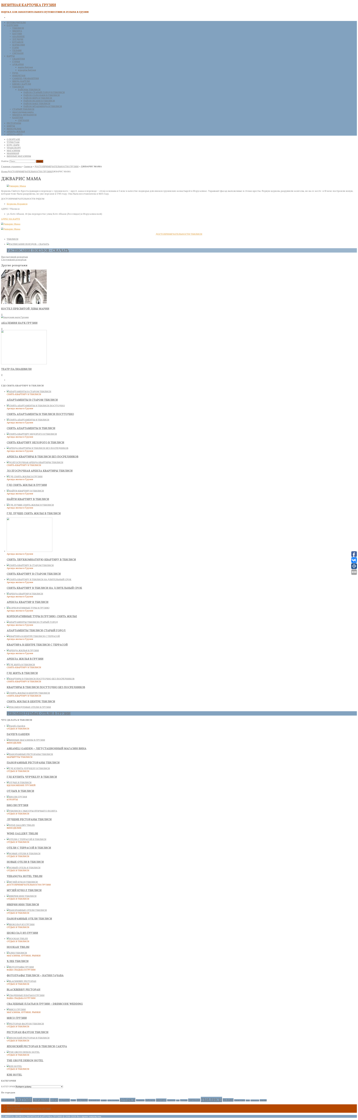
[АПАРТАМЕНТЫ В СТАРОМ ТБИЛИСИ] (29, 391)
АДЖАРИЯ (18, 64)
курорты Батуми (27, 70)
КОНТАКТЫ (13, 1105)
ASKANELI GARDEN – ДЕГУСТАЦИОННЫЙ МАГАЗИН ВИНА (46, 748)
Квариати (140, 1100)
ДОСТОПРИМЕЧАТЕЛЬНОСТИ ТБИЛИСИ (179, 234)
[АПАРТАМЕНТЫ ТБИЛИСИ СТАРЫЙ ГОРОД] (32, 622)
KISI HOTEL (14, 1074)
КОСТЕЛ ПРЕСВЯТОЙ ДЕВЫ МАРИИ (25, 308)
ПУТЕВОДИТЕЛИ (16, 22)
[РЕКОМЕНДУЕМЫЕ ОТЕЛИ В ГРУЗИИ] (29, 707)
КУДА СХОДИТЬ (113, 1100)
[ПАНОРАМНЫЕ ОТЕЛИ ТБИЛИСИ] (27, 910)
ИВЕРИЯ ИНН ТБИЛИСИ (23, 904)
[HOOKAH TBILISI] (17, 938)
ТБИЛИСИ (18, 28)
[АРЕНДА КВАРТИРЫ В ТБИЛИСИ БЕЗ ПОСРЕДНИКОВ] (37, 448)
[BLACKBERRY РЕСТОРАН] (21, 981)
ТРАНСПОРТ (14, 147)
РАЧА (15, 72)
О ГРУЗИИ (12, 25)
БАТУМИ (17, 33)
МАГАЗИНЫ (13, 150)
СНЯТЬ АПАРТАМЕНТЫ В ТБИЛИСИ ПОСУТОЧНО (40, 414)
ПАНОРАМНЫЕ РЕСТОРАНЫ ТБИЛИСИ (33, 762)
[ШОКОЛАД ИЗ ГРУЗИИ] (21, 924)
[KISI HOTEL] (14, 1066)
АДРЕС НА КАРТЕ (10, 218)
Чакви (248, 1100)
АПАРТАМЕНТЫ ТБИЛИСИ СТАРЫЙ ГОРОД (36, 630)
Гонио (73, 1100)
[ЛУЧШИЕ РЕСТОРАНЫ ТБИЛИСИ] (32, 810)
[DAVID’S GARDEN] (16, 725)
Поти (178, 1100)
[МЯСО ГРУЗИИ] (16, 1009)
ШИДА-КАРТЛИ (21, 81)
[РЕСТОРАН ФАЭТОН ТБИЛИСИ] (25, 1023)
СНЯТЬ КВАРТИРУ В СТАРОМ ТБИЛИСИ (34, 573)
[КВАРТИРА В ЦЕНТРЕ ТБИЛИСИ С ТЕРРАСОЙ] (33, 636)
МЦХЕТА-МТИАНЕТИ (24, 114)
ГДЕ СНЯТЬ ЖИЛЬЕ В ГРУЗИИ (27, 485)
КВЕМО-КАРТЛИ (21, 84)
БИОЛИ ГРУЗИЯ (17, 805)
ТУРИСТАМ (13, 142)
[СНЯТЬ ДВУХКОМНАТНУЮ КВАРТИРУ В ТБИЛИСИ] (29, 551)
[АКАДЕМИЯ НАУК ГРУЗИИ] (15, 317)
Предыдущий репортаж (14, 256)
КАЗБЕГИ (104, 1100)
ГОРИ (15, 47)
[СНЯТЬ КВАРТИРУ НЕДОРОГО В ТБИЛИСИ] (32, 434)
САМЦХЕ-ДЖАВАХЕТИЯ (25, 78)
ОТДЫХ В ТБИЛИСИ (20, 791)
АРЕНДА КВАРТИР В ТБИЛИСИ (27, 602)
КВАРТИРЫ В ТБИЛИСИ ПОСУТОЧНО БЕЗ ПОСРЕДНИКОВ (46, 687)
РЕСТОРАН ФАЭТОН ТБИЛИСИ (27, 1032)
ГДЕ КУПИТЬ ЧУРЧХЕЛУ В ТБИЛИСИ (32, 777)
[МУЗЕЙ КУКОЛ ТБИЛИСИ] (22, 881)
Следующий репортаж (13, 259)
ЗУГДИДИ (17, 39)
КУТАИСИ (17, 42)
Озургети (171, 1100)
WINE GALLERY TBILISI (22, 833)
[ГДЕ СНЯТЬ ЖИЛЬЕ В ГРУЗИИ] (25, 476)
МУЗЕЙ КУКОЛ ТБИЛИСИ (24, 890)
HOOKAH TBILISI (18, 947)
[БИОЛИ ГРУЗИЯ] (17, 796)
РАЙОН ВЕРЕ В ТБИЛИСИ (37, 97)
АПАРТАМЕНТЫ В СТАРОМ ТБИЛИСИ (32, 399)
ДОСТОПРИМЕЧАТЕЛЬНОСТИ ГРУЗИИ (57, 166)
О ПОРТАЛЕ (13, 139)
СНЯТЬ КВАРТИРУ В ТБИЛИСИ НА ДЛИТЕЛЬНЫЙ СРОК (44, 588)
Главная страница (11, 166)
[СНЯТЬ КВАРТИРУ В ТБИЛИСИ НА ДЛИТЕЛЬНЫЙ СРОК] (39, 579)
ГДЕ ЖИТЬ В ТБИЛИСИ (22, 673)
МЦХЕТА (17, 30)
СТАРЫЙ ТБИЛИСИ (23, 109)
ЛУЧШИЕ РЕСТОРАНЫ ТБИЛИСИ (29, 819)
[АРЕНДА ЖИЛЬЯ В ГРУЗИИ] (23, 650)
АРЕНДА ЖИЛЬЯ (16, 131)
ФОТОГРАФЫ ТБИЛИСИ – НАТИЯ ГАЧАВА (35, 975)
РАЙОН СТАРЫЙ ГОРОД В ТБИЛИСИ (44, 92)
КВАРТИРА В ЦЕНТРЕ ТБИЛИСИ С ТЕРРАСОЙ (37, 644)
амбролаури (254, 1100)
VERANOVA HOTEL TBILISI (24, 876)
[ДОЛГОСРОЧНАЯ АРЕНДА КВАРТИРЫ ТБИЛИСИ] (35, 462)
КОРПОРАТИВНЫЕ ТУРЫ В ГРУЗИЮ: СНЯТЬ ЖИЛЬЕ (42, 616)
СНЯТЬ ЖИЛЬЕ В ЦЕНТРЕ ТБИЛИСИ (31, 701)
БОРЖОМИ (18, 44)
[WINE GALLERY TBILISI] (21, 825)
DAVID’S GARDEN (18, 734)
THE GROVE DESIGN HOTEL (25, 1060)
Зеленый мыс (94, 1100)
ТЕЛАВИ (17, 50)
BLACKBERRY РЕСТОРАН (23, 989)
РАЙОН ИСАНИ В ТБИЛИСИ (39, 100)
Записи (28, 166)
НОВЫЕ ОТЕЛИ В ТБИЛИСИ (25, 862)
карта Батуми (25, 67)
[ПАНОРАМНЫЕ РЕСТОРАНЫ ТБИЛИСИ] (30, 754)
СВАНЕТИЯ (18, 58)
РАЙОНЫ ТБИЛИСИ (29, 89)
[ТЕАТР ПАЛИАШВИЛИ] (24, 363)
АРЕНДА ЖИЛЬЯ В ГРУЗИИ (25, 658)
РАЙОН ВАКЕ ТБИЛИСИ (36, 103)
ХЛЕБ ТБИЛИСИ (18, 961)
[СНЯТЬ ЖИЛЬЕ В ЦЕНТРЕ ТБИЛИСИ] (28, 693)
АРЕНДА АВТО (14, 134)
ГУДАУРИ (64, 1100)
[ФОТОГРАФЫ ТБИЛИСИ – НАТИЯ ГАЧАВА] (20, 966)
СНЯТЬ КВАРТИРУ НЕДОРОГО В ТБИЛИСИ (35, 442)
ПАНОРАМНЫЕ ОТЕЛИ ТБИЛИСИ (29, 918)
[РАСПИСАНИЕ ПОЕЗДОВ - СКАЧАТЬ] (28, 244)
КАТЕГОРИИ (8, 1086)
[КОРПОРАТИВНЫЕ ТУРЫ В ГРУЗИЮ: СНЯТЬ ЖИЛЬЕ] (28, 607)
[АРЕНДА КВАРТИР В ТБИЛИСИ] (25, 593)
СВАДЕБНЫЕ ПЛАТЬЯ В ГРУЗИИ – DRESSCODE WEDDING (45, 1003)
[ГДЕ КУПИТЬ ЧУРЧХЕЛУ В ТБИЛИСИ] (28, 768)
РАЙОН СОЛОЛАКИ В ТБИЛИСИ (41, 95)
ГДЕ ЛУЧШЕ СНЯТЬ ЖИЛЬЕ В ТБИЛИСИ (34, 513)
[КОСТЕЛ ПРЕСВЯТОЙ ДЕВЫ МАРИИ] (24, 303)
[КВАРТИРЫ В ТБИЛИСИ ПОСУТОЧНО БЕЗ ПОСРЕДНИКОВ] (40, 678)
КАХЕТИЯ (17, 117)
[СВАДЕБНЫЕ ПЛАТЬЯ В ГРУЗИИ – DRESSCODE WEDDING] (25, 995)
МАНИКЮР (13, 153)
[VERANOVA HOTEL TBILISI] (23, 867)
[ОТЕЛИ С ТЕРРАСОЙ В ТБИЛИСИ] (26, 839)
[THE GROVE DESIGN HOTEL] (23, 1052)
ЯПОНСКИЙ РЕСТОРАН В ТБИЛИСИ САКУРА (37, 1046)
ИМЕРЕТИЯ (18, 75)
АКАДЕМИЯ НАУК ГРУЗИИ (19, 323)
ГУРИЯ (16, 61)
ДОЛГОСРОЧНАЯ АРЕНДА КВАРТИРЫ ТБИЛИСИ (40, 470)
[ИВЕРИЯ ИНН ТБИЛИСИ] (21, 896)
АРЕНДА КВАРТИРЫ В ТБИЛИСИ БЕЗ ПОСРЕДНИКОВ (42, 456)
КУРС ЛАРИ (13, 144)
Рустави (184, 1100)
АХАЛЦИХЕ (18, 36)
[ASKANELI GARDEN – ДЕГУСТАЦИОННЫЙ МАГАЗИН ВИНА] (26, 740)
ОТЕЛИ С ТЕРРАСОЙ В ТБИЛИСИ (29, 847)
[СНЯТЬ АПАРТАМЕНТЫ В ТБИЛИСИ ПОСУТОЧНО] (36, 405)
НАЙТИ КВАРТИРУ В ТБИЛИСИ (28, 499)
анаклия (263, 1100)
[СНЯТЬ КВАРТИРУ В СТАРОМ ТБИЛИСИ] (30, 565)
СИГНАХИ (17, 53)
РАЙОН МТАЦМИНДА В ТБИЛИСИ (42, 106)
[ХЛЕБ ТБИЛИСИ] (17, 952)
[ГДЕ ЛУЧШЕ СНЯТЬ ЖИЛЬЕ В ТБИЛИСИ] (30, 504)
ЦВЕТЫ (11, 125)
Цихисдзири (239, 1100)
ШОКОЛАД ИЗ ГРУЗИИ (22, 933)
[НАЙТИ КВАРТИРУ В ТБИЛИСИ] (25, 490)
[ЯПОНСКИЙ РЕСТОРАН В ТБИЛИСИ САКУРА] (28, 1037)
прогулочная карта (23, 111)
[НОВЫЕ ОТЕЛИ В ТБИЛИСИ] (23, 853)
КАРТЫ (11, 56)
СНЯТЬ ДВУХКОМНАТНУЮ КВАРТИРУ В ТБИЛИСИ (41, 559)
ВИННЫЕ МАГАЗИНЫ (19, 156)
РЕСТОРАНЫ (14, 123)
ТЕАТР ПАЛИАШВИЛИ (16, 369)
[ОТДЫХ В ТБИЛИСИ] (19, 782)
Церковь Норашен (17, 203)
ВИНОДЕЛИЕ (14, 128)
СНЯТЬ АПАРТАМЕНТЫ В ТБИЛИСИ (31, 428)
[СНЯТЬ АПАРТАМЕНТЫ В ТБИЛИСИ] (28, 419)
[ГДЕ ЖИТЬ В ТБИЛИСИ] (21, 664)
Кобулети (150, 1100)
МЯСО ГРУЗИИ (17, 1018)
